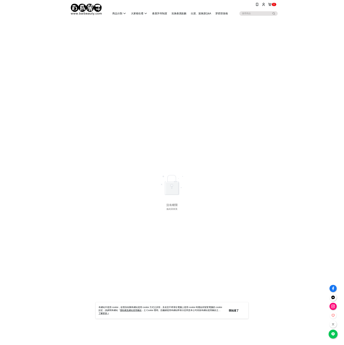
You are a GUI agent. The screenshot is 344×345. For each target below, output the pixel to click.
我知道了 (234, 310)
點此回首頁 (172, 209)
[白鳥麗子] (86, 9)
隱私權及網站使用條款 (131, 310)
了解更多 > (104, 313)
